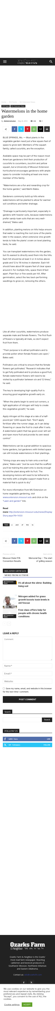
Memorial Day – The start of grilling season (40, 559)
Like (48, 739)
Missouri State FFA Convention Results (12, 559)
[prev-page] (4, 623)
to (32, 525)
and (17, 525)
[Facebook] (14, 129)
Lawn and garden (12, 501)
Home (3, 102)
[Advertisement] (27, 28)
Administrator (10, 121)
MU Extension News (27, 102)
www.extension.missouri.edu (17, 497)
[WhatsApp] (34, 129)
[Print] (47, 129)
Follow (47, 745)
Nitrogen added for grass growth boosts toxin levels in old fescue (33, 599)
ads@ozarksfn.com (33, 974)
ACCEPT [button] (27, 1004)
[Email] (40, 129)
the (27, 525)
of (22, 525)
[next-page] (9, 623)
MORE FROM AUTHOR (16, 575)
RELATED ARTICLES (15, 571)
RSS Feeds (13, 102)
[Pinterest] (27, 129)
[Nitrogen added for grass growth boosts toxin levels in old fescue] (10, 604)
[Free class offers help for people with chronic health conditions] (10, 613)
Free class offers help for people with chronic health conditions (32, 613)
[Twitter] (21, 129)
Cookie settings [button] (12, 1004)
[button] (4, 61)
